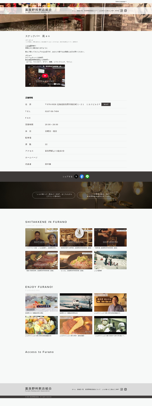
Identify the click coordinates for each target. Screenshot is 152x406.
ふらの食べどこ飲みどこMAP (106, 10)
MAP (106, 104)
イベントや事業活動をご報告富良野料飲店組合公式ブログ (98, 195)
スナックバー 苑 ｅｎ (37, 36)
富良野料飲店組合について (90, 10)
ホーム (73, 10)
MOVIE (117, 10)
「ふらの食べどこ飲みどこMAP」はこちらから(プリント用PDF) (53, 195)
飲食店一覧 (80, 10)
